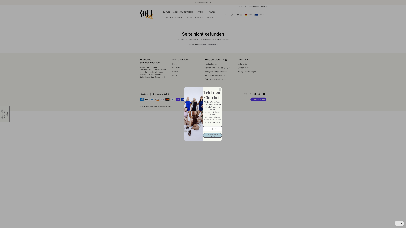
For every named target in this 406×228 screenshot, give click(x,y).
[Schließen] (220, 89)
